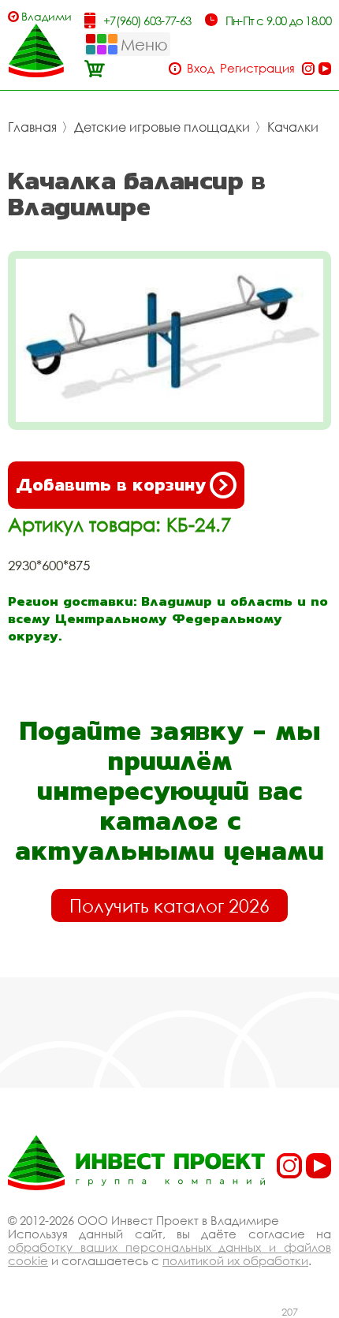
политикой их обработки (235, 1260)
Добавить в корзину (111, 485)
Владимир (46, 16)
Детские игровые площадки (162, 127)
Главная (32, 127)
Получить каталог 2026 (169, 905)
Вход (200, 68)
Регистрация (257, 68)
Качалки (293, 127)
